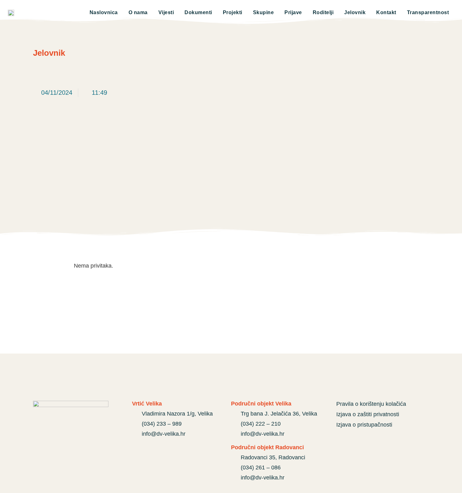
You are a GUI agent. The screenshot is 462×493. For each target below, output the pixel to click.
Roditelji (323, 12)
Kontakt (386, 12)
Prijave (293, 12)
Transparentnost (428, 12)
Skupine (263, 12)
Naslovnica (104, 12)
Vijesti (166, 12)
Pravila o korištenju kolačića (371, 404)
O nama (138, 12)
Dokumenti (198, 12)
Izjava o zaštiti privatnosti (367, 414)
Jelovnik (355, 12)
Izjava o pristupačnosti (364, 425)
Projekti (232, 12)
